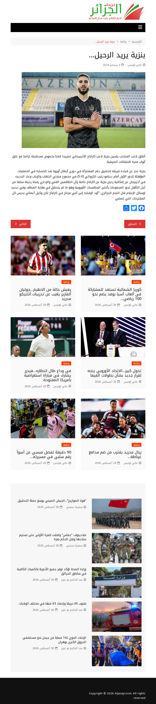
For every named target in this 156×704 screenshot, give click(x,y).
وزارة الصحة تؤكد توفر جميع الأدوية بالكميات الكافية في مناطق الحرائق (51, 571)
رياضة (136, 282)
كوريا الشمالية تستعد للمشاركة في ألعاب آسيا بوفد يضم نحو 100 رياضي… (114, 294)
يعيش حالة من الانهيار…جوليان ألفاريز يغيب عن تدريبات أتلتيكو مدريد (45, 294)
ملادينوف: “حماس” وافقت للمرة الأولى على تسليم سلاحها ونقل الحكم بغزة (52, 537)
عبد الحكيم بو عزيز (72, 580)
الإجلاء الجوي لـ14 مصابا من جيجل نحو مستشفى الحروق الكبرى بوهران (54, 640)
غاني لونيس (135, 65)
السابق (132, 224)
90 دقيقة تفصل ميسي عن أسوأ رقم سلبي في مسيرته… (44, 454)
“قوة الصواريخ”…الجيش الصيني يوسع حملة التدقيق (52, 501)
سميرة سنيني (74, 507)
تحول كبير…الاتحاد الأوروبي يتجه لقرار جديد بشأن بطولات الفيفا (114, 373)
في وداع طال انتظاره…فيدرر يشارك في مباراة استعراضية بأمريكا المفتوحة (47, 375)
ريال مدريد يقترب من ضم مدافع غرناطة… (115, 454)
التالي (23, 224)
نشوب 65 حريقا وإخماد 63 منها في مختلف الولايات (52, 603)
